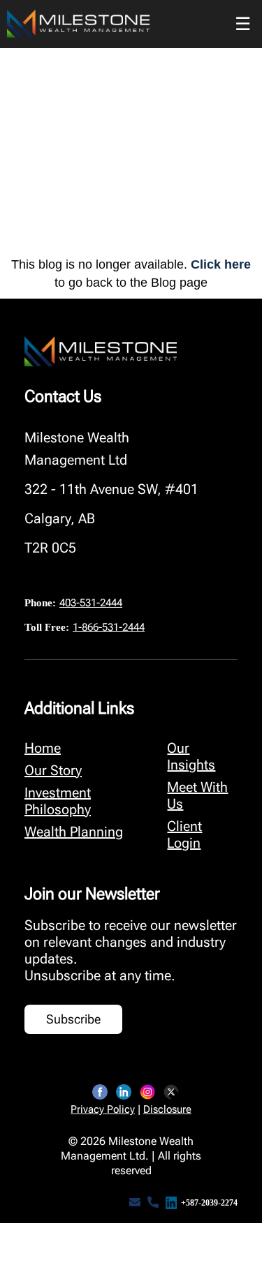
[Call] (153, 1203)
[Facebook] (100, 1092)
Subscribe (73, 1019)
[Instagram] (147, 1092)
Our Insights (191, 756)
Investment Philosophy (57, 801)
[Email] (134, 1203)
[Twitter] (171, 1092)
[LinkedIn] (123, 1092)
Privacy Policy (103, 1109)
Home (42, 748)
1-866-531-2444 (109, 627)
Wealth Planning (73, 831)
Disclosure (167, 1109)
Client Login (184, 834)
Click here (221, 264)
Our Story (53, 770)
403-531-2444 (90, 603)
